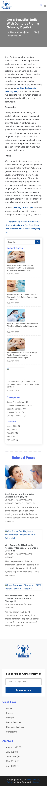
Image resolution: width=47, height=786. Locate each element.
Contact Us (11, 731)
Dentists (30, 503)
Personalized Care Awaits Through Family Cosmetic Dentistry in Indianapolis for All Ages (22, 355)
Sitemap (36, 782)
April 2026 (11, 440)
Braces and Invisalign (15, 402)
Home (9, 708)
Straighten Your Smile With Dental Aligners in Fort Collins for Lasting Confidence (22, 296)
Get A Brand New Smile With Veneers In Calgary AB (19, 495)
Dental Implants (14, 35)
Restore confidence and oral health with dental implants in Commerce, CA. (22, 326)
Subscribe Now (23, 690)
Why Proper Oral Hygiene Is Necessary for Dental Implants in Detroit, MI (21, 548)
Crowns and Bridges (15, 416)
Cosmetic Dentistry (14, 409)
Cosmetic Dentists (14, 412)
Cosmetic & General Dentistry (19, 405)
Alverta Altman (17, 32)
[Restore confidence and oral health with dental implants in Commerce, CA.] (16, 315)
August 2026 (12, 426)
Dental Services (13, 722)
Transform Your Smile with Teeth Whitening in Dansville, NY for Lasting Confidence (23, 384)
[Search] (37, 241)
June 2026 (11, 433)
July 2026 (11, 429)
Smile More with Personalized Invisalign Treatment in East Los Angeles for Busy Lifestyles (20, 267)
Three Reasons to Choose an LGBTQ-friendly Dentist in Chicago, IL (19, 598)
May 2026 (11, 436)
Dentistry (20, 503)
